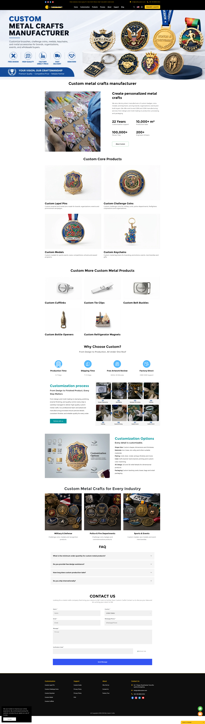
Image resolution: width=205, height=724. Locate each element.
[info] (200, 713)
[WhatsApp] (142, 7)
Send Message (102, 662)
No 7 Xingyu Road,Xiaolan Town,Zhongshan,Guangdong (144, 686)
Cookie (10, 709)
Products (95, 7)
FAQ (75, 697)
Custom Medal (49, 697)
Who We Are (105, 685)
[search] (134, 7)
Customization (85, 7)
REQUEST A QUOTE (152, 7)
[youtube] (53, 2)
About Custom (120, 144)
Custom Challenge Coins (52, 689)
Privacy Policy (78, 689)
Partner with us (58, 421)
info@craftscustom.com (138, 2)
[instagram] (48, 2)
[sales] (200, 708)
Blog (122, 7)
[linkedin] (50, 2)
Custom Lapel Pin (50, 685)
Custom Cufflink (49, 701)
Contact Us (105, 689)
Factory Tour (105, 693)
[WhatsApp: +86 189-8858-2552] (147, 2)
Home (76, 7)
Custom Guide (78, 685)
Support (116, 7)
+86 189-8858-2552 (154, 2)
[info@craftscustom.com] (130, 2)
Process (102, 7)
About (109, 7)
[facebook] (45, 2)
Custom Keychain (50, 693)
